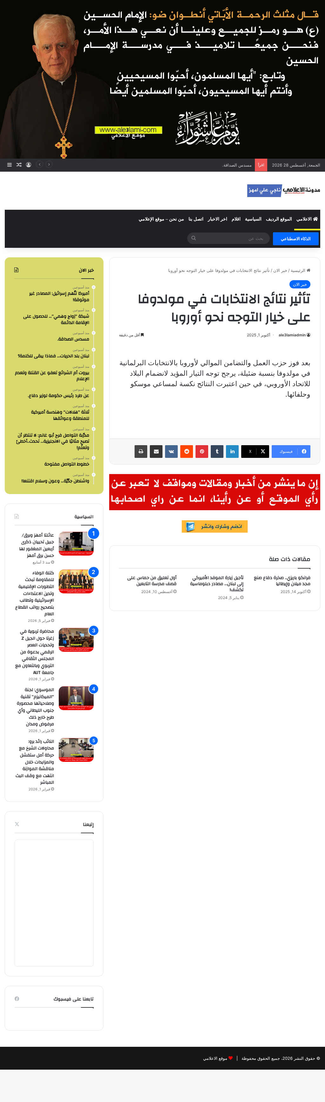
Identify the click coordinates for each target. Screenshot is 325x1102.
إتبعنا (88, 824)
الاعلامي (304, 219)
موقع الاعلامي (215, 1058)
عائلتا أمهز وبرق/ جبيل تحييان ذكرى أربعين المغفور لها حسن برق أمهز (36, 545)
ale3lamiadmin (292, 335)
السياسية (253, 219)
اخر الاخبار (217, 219)
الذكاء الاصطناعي (296, 238)
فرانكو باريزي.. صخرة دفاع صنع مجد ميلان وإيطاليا (282, 581)
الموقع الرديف (279, 219)
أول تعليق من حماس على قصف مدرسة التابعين (151, 581)
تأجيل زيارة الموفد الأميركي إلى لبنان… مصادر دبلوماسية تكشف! (216, 584)
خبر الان (280, 270)
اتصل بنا (196, 219)
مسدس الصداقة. (237, 165)
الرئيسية (299, 270)
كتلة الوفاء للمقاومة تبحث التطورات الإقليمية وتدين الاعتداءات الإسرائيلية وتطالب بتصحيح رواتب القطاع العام (34, 593)
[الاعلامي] (283, 190)
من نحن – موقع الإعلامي (161, 219)
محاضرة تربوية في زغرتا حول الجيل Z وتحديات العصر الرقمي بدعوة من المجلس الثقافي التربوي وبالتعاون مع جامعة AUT (34, 652)
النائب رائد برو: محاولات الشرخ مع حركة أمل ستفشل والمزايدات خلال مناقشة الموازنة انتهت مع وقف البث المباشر (35, 762)
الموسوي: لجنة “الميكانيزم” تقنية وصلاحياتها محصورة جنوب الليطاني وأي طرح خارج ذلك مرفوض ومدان (35, 707)
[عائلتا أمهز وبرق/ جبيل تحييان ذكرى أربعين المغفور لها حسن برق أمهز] (76, 544)
